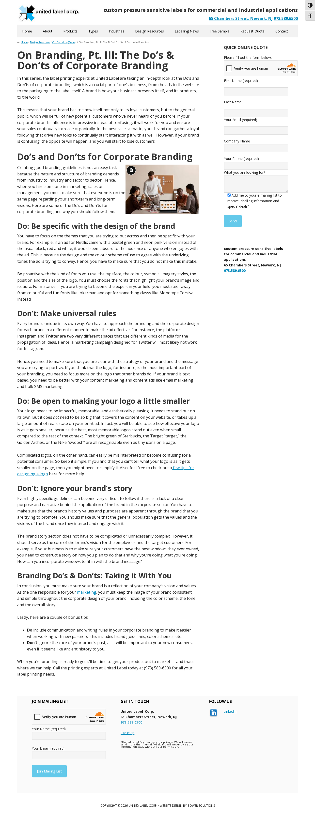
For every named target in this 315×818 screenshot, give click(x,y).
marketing (86, 592)
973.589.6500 (286, 18)
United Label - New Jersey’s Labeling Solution (49, 12)
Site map (127, 732)
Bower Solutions (201, 805)
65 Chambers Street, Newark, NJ (241, 18)
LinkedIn (230, 711)
